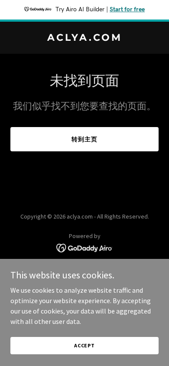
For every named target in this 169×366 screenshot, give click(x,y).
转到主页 (85, 139)
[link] (84, 38)
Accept (84, 345)
